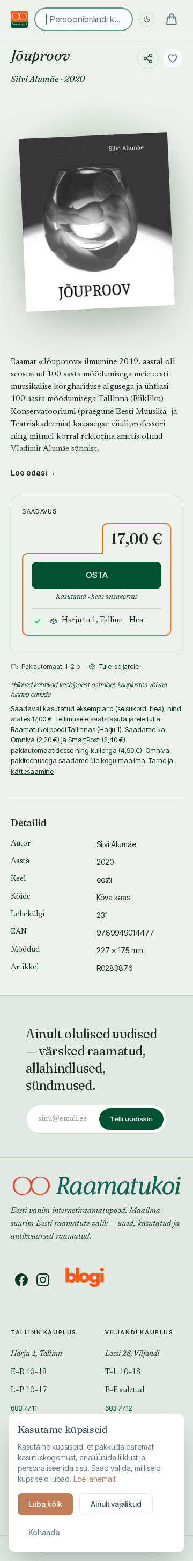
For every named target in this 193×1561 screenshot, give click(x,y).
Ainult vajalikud (116, 1504)
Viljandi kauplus (139, 1332)
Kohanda (44, 1532)
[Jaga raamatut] (148, 58)
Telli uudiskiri (131, 1118)
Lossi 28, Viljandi (132, 1354)
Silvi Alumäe (35, 78)
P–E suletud (124, 1390)
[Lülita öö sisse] (146, 19)
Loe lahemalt (94, 1478)
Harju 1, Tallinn (36, 1354)
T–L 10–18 (122, 1372)
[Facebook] (21, 1280)
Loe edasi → (33, 472)
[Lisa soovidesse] (172, 58)
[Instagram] (43, 1280)
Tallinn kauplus (44, 1332)
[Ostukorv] (171, 19)
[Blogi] (91, 1280)
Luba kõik (45, 1504)
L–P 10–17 (29, 1390)
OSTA (97, 575)
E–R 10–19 (29, 1372)
